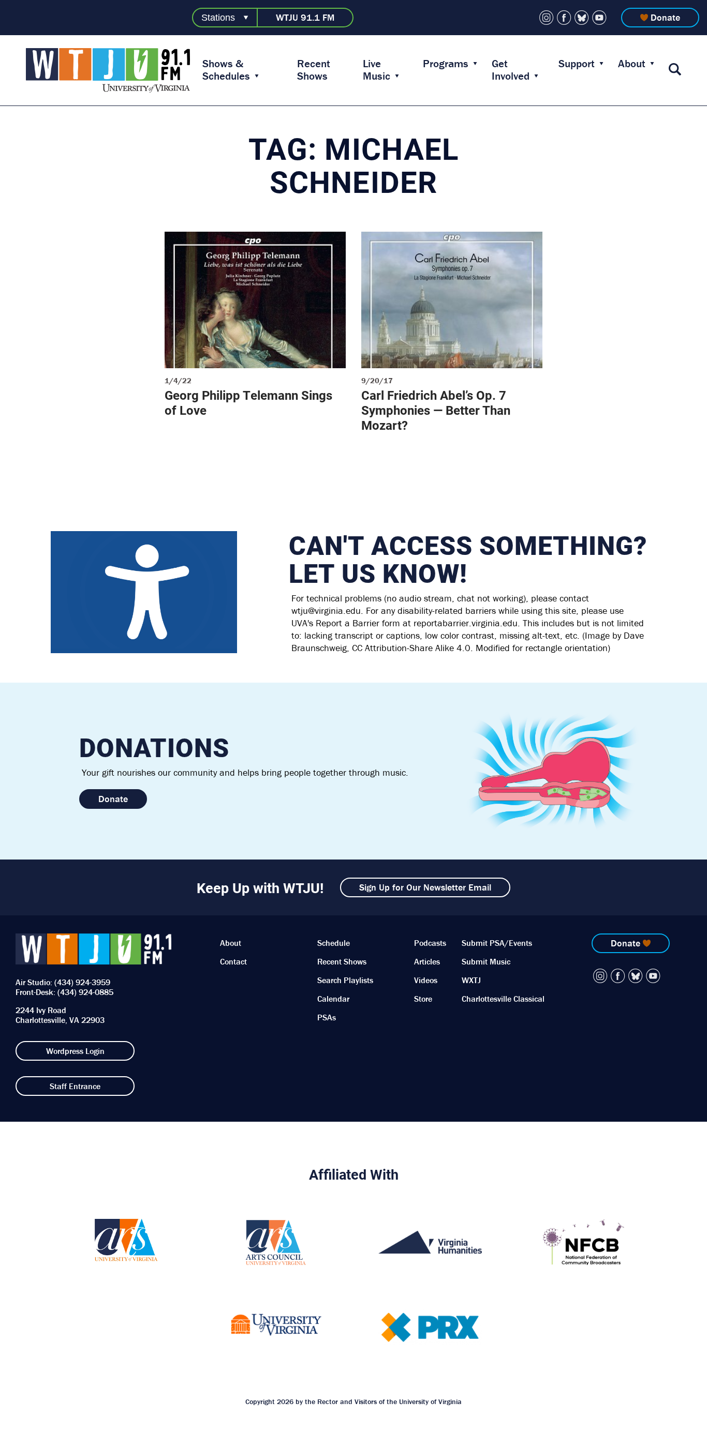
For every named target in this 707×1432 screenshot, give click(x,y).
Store (423, 998)
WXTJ (471, 980)
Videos (425, 980)
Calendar (333, 998)
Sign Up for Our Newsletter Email (425, 887)
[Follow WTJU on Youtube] (599, 17)
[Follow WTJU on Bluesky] (582, 17)
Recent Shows (313, 70)
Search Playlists (345, 980)
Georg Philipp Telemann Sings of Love (248, 402)
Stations (218, 17)
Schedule (333, 943)
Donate (665, 17)
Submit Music (486, 961)
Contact (233, 961)
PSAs (326, 1017)
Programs (445, 63)
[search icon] (675, 70)
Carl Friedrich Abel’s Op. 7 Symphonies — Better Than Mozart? (435, 410)
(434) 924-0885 (85, 992)
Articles (427, 961)
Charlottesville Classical (503, 998)
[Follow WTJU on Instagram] (546, 17)
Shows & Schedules (226, 70)
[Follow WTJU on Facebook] (564, 17)
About (631, 63)
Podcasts (430, 943)
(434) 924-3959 (82, 982)
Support (576, 63)
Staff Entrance (75, 1086)
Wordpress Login (75, 1051)
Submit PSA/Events (497, 943)
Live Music (376, 70)
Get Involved (510, 70)
